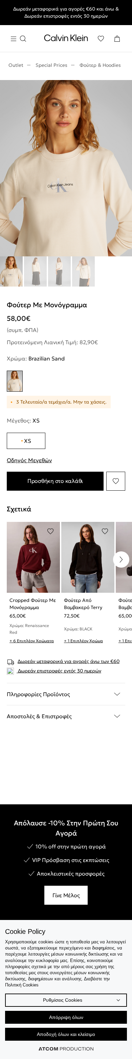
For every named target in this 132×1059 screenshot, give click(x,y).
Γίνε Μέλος (66, 895)
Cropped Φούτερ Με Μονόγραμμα (32, 603)
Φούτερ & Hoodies (100, 65)
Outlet (15, 65)
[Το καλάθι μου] (117, 39)
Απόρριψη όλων (66, 1017)
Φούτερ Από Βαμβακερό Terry (83, 603)
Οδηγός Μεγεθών (29, 460)
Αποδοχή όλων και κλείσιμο (66, 1034)
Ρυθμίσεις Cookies (62, 1000)
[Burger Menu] (18, 39)
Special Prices (51, 65)
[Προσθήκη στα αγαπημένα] (115, 481)
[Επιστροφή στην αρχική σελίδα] (66, 39)
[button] (121, 559)
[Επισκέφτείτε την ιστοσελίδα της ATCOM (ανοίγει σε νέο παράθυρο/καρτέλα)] (66, 1049)
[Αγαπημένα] (101, 39)
